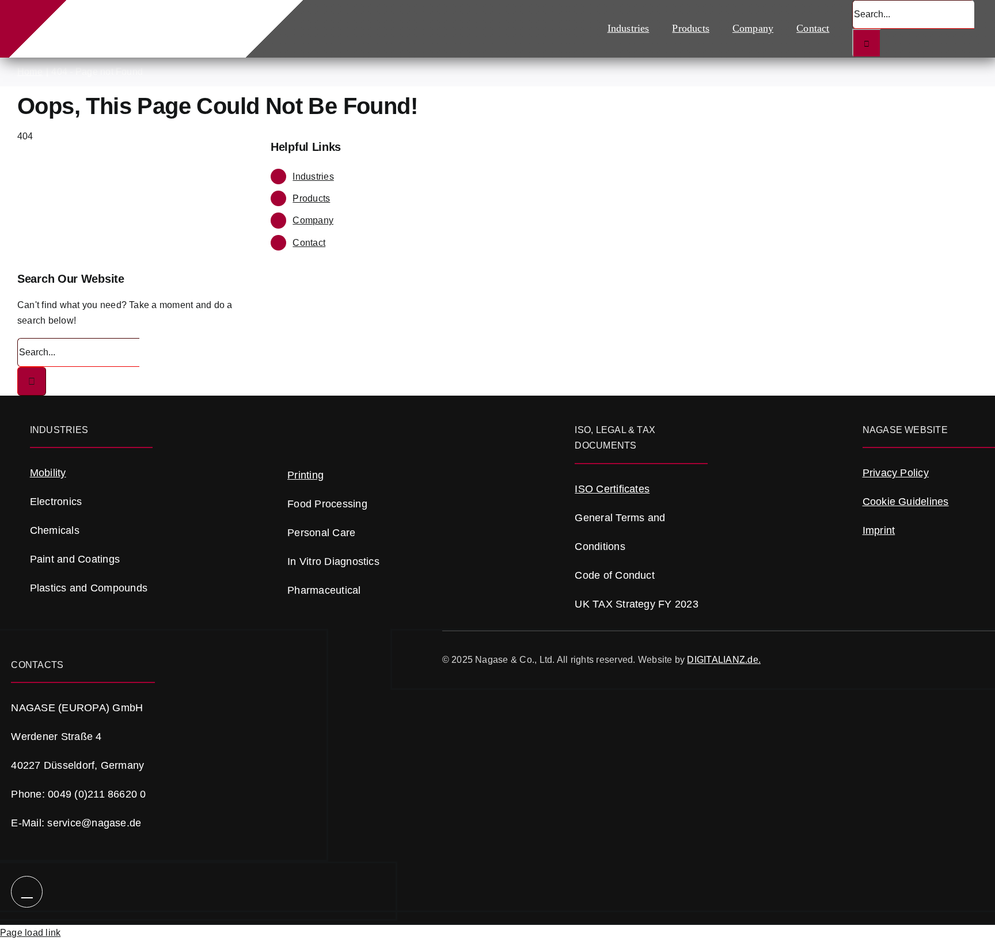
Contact (309, 243)
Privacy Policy (896, 473)
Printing (305, 475)
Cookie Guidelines (906, 501)
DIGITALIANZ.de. (724, 660)
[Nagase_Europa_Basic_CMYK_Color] (146, 16)
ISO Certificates (612, 489)
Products (311, 198)
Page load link (30, 933)
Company (313, 220)
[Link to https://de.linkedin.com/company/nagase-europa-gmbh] (27, 892)
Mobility (48, 473)
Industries (313, 176)
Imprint (879, 530)
